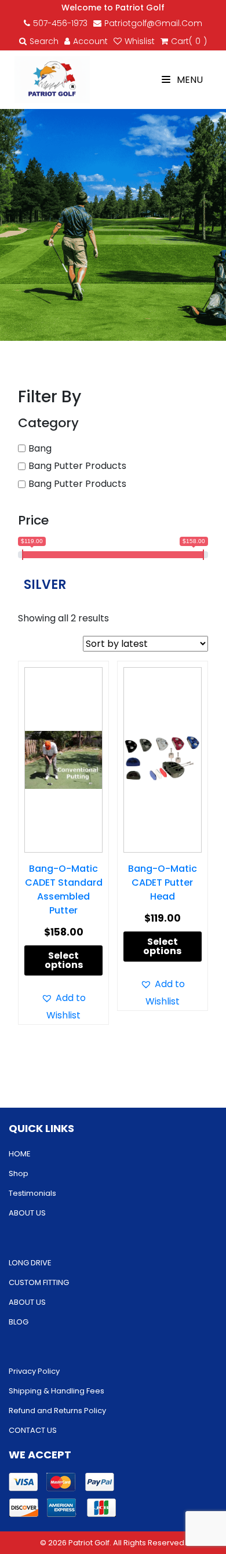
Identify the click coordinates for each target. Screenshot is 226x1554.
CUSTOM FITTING (39, 1282)
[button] (63, 1006)
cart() (189, 41)
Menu (188, 79)
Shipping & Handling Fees (56, 1390)
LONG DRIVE (30, 1262)
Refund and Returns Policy (57, 1410)
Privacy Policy (34, 1371)
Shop (18, 1173)
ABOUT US (27, 1212)
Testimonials (32, 1193)
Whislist (140, 41)
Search (44, 41)
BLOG (18, 1321)
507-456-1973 (60, 23)
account (90, 41)
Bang (40, 448)
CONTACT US (33, 1430)
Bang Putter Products (77, 465)
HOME (20, 1153)
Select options (64, 960)
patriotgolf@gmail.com (153, 23)
